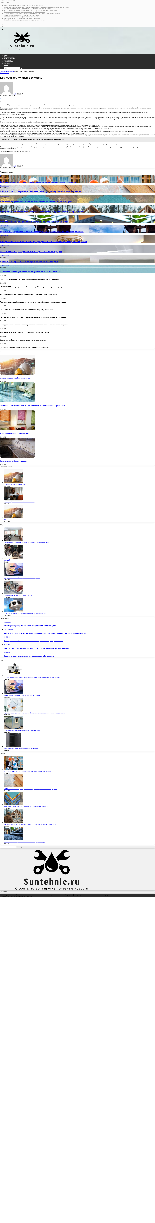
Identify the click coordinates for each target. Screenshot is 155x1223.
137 (5, 520)
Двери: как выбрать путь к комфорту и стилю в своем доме (29, 261)
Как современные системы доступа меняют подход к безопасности (24, 12)
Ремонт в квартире (9, 58)
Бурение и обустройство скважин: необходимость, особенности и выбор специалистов (42, 231)
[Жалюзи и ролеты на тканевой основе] (17, 429)
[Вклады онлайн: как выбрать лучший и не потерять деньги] (13, 576)
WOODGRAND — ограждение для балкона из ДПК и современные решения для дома (30, 10)
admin (14, 94)
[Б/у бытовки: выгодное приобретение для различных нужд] (13, 728)
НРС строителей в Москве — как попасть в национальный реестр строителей (27, 8)
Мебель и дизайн (9, 57)
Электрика (7, 63)
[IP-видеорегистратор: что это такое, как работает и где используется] (13, 611)
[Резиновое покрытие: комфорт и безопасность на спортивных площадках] (13, 804)
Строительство (8, 61)
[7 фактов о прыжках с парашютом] (13, 482)
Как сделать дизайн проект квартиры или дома (18, 595)
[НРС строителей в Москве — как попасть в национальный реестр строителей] (13, 769)
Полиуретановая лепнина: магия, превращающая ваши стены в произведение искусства (43, 241)
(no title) (7, 560)
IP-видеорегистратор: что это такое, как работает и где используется (24, 5)
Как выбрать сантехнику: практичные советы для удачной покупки (24, 20)
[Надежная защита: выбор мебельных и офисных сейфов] (13, 746)
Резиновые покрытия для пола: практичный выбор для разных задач (34, 221)
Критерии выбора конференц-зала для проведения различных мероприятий (27, 542)
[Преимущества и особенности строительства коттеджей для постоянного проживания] (13, 822)
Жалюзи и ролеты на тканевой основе (14, 433)
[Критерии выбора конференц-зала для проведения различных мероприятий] (13, 540)
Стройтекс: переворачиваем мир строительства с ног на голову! (31, 271)
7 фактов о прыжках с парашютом (14, 484)
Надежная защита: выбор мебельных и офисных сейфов (21, 748)
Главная (6, 55)
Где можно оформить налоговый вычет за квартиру (19, 502)
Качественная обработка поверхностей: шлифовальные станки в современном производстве (32, 13)
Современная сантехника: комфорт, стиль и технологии (21, 17)
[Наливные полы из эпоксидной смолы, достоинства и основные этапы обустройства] (17, 401)
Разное (6, 65)
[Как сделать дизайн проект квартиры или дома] (13, 593)
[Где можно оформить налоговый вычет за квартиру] (13, 500)
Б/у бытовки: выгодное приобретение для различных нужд (22, 731)
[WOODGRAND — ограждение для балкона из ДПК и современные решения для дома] (13, 787)
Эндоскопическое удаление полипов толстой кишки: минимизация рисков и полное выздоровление (34, 713)
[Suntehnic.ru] (22, 49)
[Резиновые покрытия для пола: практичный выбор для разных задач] (13, 840)
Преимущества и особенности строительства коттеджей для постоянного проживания (42, 211)
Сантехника (7, 60)
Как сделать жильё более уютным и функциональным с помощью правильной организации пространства (36, 7)
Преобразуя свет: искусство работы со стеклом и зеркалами (22, 18)
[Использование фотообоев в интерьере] (17, 374)
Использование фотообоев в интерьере (15, 378)
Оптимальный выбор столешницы (13, 461)
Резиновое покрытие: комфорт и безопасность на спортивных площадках (36, 201)
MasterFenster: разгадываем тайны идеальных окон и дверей (31, 251)
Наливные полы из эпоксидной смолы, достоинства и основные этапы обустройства (32, 405)
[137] (13, 517)
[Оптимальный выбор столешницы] (17, 457)
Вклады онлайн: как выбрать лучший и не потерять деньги (22, 15)
